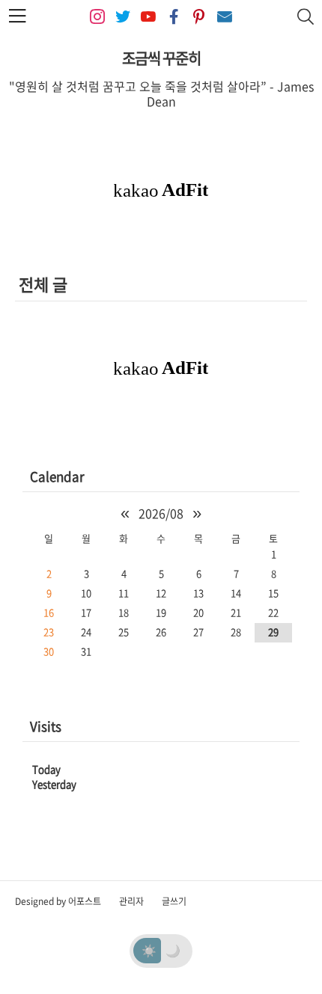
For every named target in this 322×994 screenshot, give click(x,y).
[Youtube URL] (148, 16)
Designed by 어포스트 (58, 901)
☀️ (149, 950)
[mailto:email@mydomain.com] (224, 16)
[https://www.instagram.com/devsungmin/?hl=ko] (97, 16)
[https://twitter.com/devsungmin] (123, 16)
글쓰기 (174, 901)
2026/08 (161, 513)
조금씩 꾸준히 (161, 58)
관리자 (131, 901)
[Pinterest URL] (199, 16)
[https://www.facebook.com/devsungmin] (173, 16)
